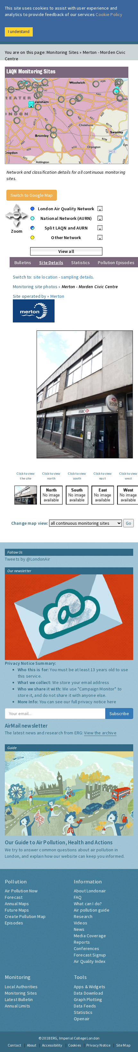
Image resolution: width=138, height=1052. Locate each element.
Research (83, 916)
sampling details (77, 277)
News (79, 929)
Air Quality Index (89, 961)
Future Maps (17, 910)
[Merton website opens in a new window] (34, 310)
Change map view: (29, 523)
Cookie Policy (109, 14)
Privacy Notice (98, 1045)
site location (45, 277)
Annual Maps (17, 903)
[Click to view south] (77, 495)
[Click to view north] (51, 495)
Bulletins (22, 262)
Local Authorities (21, 986)
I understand (19, 31)
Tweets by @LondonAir (27, 559)
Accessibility (52, 1045)
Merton (57, 296)
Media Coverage (90, 936)
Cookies (74, 1045)
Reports (82, 942)
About (32, 1045)
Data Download (88, 993)
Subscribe (119, 713)
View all (66, 251)
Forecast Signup (90, 955)
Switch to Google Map (32, 195)
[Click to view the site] (25, 495)
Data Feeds (85, 1006)
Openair (82, 1019)
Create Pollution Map (25, 916)
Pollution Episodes (116, 262)
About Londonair (90, 891)
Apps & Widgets (89, 986)
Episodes (14, 923)
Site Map (123, 1045)
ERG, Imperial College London (75, 1038)
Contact (14, 1045)
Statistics (80, 262)
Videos (80, 923)
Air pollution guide (91, 910)
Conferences (86, 948)
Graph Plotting (88, 999)
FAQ (78, 897)
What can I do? (88, 903)
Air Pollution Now (21, 891)
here (111, 702)
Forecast (13, 897)
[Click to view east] (102, 495)
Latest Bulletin (19, 999)
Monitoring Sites (21, 993)
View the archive (100, 733)
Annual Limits (17, 1006)
